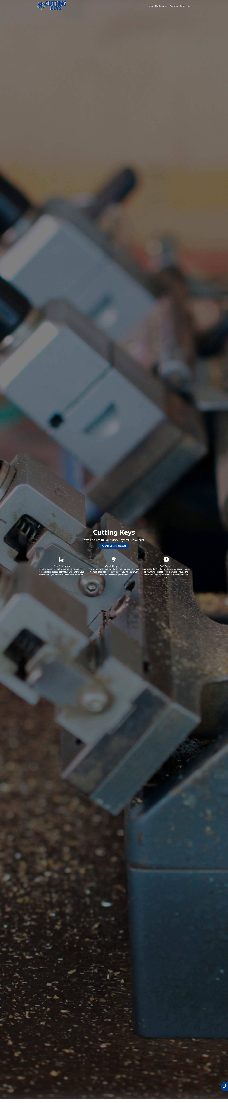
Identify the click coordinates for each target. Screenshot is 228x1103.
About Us (174, 6)
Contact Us (185, 6)
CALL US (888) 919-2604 (115, 546)
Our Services (161, 6)
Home (150, 6)
